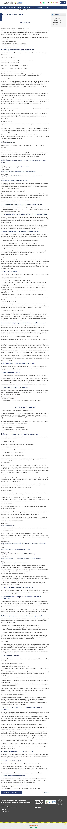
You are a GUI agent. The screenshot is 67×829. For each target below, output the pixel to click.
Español (28, 22)
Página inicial (3, 9)
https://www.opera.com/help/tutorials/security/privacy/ (14, 180)
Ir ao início (45, 792)
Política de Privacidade (33, 825)
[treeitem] (58, 21)
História (4, 7)
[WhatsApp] (43, 2)
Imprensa (40, 7)
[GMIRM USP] (13, 3)
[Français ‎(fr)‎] (57, 2)
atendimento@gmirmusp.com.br (9, 806)
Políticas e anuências (12, 9)
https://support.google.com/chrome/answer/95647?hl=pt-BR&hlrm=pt (18, 171)
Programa (10, 7)
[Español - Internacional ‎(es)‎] (55, 2)
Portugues (22, 22)
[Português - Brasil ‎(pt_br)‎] (51, 2)
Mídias (28, 7)
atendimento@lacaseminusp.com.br (13, 397)
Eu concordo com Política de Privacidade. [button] (11, 792)
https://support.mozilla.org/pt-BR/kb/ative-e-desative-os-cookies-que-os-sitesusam (21, 176)
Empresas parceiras (19, 7)
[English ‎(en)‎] (53, 2)
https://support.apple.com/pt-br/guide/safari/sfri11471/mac (15, 167)
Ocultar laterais (1, 17)
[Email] (41, 2)
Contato (47, 7)
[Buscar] (64, 7)
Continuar (33, 827)
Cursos (33, 7)
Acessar (63, 2)
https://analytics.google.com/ (8, 142)
